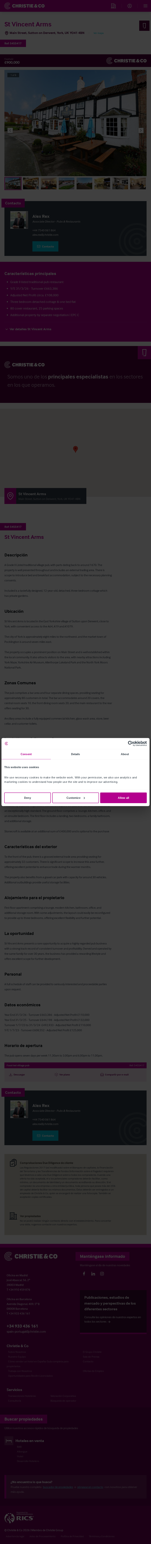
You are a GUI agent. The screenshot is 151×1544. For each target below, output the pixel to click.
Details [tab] (75, 754)
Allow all (123, 797)
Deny (27, 797)
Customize (73, 797)
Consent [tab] (26, 754)
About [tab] (125, 754)
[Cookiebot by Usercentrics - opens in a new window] (131, 743)
